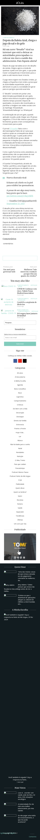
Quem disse (20, 488)
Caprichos (20, 397)
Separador (20, 512)
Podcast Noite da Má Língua (20, 476)
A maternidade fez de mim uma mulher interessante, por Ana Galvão (26, 807)
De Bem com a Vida (20, 409)
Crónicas (20, 405)
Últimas (20, 520)
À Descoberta (20, 377)
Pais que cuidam (20, 464)
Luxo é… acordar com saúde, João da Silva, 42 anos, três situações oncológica (26, 796)
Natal (20, 448)
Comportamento (8, 38)
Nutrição (20, 456)
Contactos (32, 836)
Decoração (20, 413)
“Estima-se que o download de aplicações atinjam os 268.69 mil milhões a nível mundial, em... (26, 599)
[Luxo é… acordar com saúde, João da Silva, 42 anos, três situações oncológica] (10, 796)
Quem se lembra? (20, 492)
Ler (20, 436)
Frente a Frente (20, 428)
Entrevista (20, 424)
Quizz (20, 496)
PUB (20, 480)
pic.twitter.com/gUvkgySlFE (20, 196)
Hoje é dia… (20, 432)
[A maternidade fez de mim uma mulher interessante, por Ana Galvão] (10, 807)
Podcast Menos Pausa (20, 472)
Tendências (20, 516)
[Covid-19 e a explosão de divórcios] (8, 302)
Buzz (20, 393)
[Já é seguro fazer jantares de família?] (8, 312)
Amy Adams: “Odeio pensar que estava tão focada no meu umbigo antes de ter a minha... (19, 588)
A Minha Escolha (20, 381)
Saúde (20, 287)
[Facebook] (15, 361)
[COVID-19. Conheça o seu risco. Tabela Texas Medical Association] (8, 286)
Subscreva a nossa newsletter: (15, 334)
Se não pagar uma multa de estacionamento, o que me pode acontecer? (27, 818)
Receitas (20, 500)
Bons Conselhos (22, 310)
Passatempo (20, 468)
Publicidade (20, 484)
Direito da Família (20, 420)
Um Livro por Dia (20, 524)
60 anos (20, 373)
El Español (13, 128)
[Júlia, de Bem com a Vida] (20, 3)
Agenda (20, 385)
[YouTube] (20, 361)
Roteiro (20, 504)
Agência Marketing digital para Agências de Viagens (22, 833)
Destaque (34, 285)
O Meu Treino (20, 460)
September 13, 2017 (16, 203)
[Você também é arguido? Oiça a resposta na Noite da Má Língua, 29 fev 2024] (20, 694)
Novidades (21, 300)
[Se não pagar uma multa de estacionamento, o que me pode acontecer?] (10, 819)
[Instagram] (25, 361)
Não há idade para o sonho (20, 444)
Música (20, 440)
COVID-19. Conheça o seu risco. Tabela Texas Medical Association (27, 291)
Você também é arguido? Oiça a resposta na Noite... (20, 778)
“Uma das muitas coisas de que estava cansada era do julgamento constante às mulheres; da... (26, 576)
